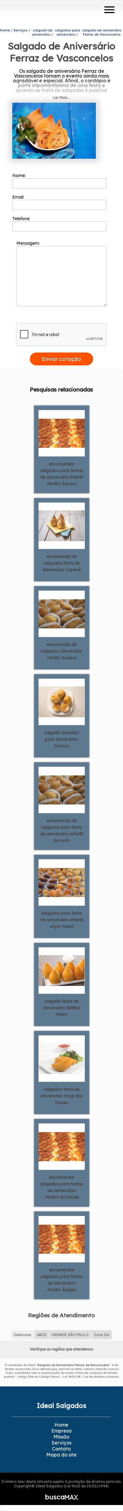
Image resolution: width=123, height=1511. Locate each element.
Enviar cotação (61, 359)
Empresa (61, 1431)
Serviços (61, 1443)
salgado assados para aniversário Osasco (61, 739)
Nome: (19, 175)
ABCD (42, 1334)
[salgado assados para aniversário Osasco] (61, 701)
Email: (18, 197)
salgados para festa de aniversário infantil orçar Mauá (61, 919)
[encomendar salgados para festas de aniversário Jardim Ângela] (61, 1238)
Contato (61, 1449)
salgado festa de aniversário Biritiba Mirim (61, 1008)
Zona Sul (101, 1334)
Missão (61, 1437)
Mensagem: (28, 243)
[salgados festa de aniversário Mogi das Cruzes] (61, 1058)
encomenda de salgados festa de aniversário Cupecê (61, 563)
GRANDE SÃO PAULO (70, 1334)
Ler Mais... (61, 97)
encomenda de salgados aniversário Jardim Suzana (61, 651)
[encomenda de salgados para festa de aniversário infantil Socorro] (61, 789)
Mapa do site (61, 1455)
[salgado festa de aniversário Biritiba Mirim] (61, 970)
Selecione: (23, 1334)
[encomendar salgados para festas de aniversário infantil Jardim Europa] (61, 432)
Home (61, 1425)
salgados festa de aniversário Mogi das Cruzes (62, 1096)
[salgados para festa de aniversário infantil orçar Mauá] (61, 882)
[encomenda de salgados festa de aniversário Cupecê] (61, 525)
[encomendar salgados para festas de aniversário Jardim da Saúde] (61, 1146)
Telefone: (21, 218)
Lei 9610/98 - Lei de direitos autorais (91, 1377)
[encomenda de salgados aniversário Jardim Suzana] (61, 613)
